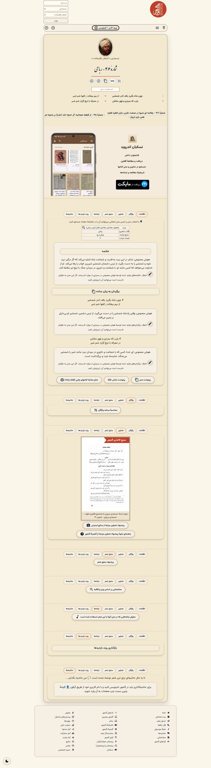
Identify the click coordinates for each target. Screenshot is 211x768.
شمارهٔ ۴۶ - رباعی (105, 68)
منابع (68, 741)
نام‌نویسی (114, 687)
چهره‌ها (67, 721)
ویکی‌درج (100, 235)
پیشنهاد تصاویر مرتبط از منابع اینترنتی (108, 525)
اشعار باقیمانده (101, 58)
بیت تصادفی (161, 717)
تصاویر (120, 214)
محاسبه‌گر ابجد (107, 733)
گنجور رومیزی (108, 717)
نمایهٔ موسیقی (160, 729)
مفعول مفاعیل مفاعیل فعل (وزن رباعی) (102, 227)
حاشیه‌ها (69, 214)
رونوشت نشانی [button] (118, 380)
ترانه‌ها (96, 214)
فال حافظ (162, 725)
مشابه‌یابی (161, 737)
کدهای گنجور (108, 712)
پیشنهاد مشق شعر (105, 562)
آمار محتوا (66, 729)
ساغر (111, 721)
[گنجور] (158, 9)
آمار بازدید (67, 737)
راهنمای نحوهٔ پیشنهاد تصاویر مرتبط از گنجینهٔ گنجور (108, 534)
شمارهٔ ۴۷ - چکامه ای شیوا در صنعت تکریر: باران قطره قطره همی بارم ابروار (136, 115)
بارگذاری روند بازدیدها (105, 648)
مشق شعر (109, 214)
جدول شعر (161, 721)
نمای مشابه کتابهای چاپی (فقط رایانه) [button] (81, 380)
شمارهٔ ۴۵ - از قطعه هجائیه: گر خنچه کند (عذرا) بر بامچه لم (74, 115)
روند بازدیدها (83, 214)
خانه (164, 712)
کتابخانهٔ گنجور (107, 725)
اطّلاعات (142, 214)
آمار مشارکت (65, 733)
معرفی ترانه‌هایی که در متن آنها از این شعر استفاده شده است (108, 617)
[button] (164, 28)
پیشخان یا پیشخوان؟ (105, 745)
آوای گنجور (109, 737)
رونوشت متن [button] (145, 380)
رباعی (100, 231)
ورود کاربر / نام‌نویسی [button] (107, 28)
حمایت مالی (65, 725)
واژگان (131, 214)
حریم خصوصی (64, 750)
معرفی (68, 712)
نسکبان (110, 750)
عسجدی (115, 58)
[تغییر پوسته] (7, 761)
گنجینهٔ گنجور (108, 729)
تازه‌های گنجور (160, 741)
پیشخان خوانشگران (105, 741)
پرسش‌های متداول (63, 717)
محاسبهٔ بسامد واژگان (107, 410)
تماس (68, 745)
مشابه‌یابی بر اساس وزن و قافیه (107, 589)
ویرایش (95, 280)
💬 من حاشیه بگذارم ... (78, 678)
